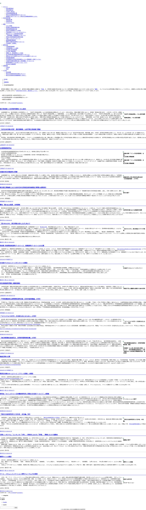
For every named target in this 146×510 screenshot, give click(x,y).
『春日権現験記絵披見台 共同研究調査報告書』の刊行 (18, 337)
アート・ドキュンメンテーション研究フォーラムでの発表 (19, 474)
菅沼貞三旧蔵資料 (11, 64)
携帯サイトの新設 (6, 456)
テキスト (5, 6)
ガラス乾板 (9, 25)
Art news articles (10, 22)
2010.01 (9, 431)
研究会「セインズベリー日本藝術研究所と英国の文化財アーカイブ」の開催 (24, 394)
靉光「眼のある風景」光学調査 (10, 204)
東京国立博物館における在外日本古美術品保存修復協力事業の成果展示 (23, 187)
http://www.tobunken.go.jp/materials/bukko (10, 364)
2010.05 (10, 201)
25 (21, 103)
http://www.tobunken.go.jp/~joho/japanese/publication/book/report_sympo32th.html (20, 324)
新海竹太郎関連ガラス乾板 (13, 30)
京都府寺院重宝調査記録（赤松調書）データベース (20, 61)
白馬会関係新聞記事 (11, 13)
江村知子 (3, 126)
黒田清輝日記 (9, 10)
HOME (5, 79)
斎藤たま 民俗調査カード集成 (14, 53)
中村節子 (9, 259)
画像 (4, 24)
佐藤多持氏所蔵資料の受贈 (8, 172)
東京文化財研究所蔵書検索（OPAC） (16, 75)
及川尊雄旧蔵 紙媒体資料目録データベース (18, 54)
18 (12, 103)
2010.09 (10, 126)
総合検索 (8, 72)
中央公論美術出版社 (134, 424)
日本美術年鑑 (6, 18)
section (3, 498)
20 (15, 103)
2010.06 (9, 184)
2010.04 (9, 220)
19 (14, 103)
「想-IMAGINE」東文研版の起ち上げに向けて (15, 223)
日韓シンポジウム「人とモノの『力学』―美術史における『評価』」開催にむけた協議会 (29, 434)
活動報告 (5, 65)
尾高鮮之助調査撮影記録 (12, 27)
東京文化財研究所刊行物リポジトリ (16, 73)
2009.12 (9, 491)
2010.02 (11, 390)
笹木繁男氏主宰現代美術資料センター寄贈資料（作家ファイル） (23, 59)
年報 (42, 89)
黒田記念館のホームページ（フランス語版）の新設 (16, 373)
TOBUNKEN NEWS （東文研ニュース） (27, 90)
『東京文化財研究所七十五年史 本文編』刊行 (15, 414)
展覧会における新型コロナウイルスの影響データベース (21, 56)
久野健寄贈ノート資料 (12, 48)
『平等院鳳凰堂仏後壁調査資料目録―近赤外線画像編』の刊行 (20, 299)
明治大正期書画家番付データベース (16, 14)
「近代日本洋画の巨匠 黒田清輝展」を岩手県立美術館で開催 (20, 129)
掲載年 (3, 499)
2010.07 (10, 168)
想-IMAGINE (43, 227)
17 (11, 103)
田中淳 (3, 220)
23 (19, 103)
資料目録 (5, 45)
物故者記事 (9, 19)
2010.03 (12, 295)
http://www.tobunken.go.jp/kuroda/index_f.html (11, 378)
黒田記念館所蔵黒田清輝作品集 (14, 37)
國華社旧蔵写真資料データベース (15, 41)
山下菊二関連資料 (11, 51)
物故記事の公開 (5, 356)
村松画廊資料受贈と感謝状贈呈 (10, 283)
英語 (7, 69)
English (5, 502)
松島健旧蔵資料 (10, 57)
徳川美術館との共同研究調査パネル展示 (13, 109)
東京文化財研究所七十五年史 (52, 417)
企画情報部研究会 (6, 148)
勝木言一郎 (4, 242)
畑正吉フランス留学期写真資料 (14, 33)
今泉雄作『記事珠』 (11, 43)
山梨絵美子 (4, 145)
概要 (96, 89)
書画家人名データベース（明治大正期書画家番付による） (22, 16)
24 (20, 103)
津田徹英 (3, 201)
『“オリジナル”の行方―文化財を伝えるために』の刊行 (18, 316)
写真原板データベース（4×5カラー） (16, 32)
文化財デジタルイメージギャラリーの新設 (13, 263)
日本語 (8, 67)
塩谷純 (3, 184)
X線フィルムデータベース (13, 38)
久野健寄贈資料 (10, 46)
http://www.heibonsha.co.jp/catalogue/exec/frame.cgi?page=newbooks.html (18, 328)
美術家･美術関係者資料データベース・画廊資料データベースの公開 (22, 245)
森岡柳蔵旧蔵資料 (11, 40)
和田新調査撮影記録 (11, 29)
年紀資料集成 (9, 8)
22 (17, 103)
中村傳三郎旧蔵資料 (11, 49)
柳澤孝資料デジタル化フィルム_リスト (16, 62)
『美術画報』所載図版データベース (16, 35)
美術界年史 (9, 21)
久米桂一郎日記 (10, 11)
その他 (5, 70)
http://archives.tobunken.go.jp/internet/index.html (129, 249)
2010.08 (11, 145)
